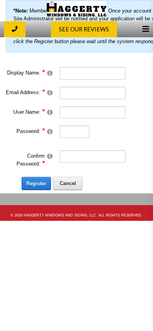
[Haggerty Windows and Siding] (76, 15)
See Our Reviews (84, 29)
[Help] (50, 73)
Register (36, 183)
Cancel (68, 183)
